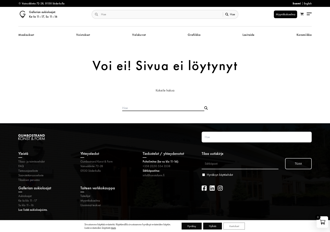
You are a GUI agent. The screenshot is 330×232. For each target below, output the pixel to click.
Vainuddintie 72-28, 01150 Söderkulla (43, 3)
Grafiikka (194, 35)
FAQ (21, 166)
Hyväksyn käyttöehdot (220, 175)
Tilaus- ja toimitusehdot (31, 161)
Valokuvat (139, 35)
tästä (113, 228)
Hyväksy (191, 226)
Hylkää (212, 226)
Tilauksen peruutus (29, 180)
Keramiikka (304, 35)
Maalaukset (26, 35)
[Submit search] (206, 108)
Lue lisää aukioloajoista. (33, 210)
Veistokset (83, 35)
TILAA (298, 164)
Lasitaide (249, 35)
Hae (232, 14)
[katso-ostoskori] (302, 14)
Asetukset (234, 226)
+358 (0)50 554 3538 (156, 166)
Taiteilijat (85, 196)
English (308, 3)
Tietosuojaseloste (28, 171)
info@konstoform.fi (153, 175)
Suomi (297, 3)
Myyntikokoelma (90, 201)
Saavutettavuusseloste (31, 175)
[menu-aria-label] (309, 14)
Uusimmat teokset (90, 205)
